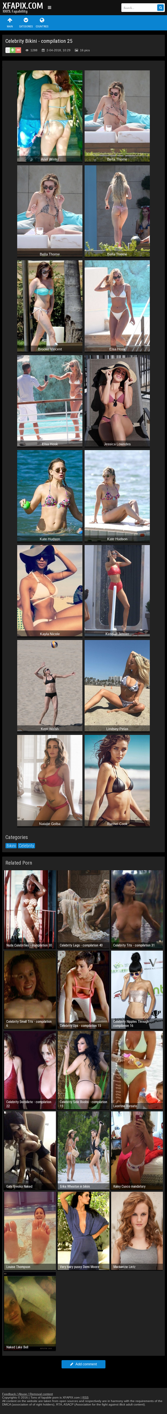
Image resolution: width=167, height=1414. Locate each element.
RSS (85, 1397)
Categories (26, 26)
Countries (42, 26)
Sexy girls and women (24, 7)
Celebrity (26, 845)
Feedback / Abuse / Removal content (27, 1394)
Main (10, 26)
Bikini (11, 845)
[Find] (160, 7)
